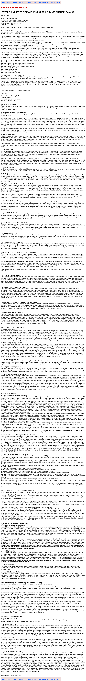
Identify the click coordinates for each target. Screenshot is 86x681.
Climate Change (31, 2)
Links (58, 2)
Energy (9, 2)
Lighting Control (43, 2)
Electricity (22, 2)
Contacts (52, 2)
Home (3, 2)
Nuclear (15, 2)
